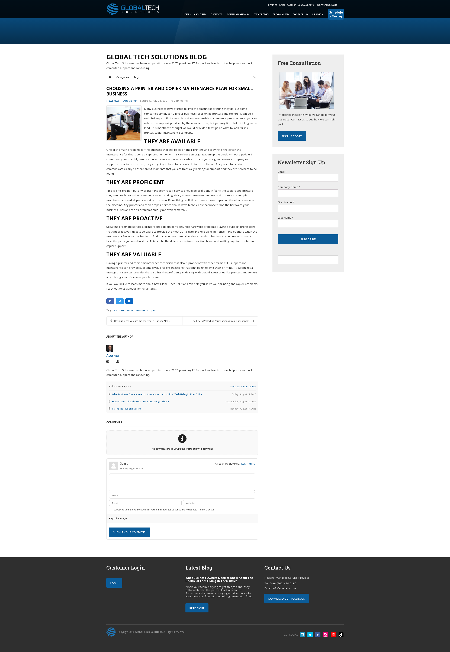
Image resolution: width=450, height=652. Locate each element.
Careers (291, 5)
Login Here (248, 463)
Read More (197, 608)
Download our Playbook (286, 598)
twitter (310, 634)
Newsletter (113, 100)
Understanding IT (326, 5)
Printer (120, 310)
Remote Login (276, 5)
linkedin (302, 634)
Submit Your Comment (129, 532)
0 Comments (179, 100)
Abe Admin (130, 100)
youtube (333, 634)
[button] (254, 77)
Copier (152, 310)
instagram (325, 634)
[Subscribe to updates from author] (107, 361)
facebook (317, 634)
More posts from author (243, 386)
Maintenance (136, 310)
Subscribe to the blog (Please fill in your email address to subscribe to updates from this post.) (164, 509)
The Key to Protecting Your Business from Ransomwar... (221, 320)
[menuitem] (187, 14)
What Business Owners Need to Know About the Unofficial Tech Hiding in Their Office (219, 579)
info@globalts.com (284, 588)
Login (114, 583)
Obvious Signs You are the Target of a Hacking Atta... (142, 320)
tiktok (341, 634)
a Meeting (336, 14)
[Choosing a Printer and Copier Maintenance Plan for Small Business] (124, 123)
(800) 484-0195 (306, 5)
